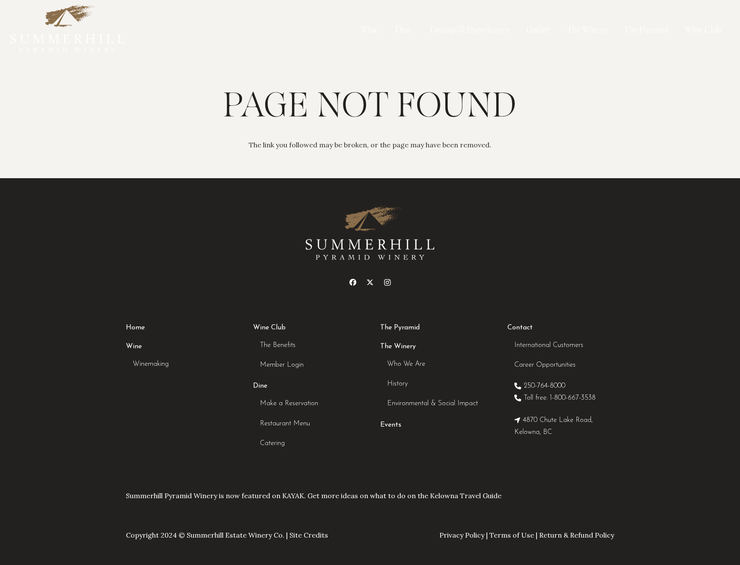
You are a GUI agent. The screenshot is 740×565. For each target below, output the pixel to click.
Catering (272, 443)
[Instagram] (387, 282)
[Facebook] (352, 282)
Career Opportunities (545, 365)
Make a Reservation (289, 403)
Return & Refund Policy (576, 535)
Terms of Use (511, 535)
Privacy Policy (461, 535)
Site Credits (308, 535)
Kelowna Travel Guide (465, 495)
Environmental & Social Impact (432, 403)
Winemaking (151, 364)
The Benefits (277, 345)
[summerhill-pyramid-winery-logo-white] (67, 30)
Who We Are (406, 364)
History (397, 383)
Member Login (282, 365)
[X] (370, 282)
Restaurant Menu (285, 423)
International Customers (548, 345)
